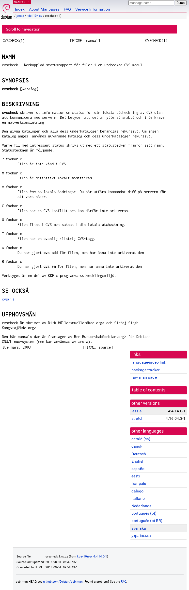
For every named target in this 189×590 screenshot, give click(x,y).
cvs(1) (8, 299)
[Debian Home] (6, 10)
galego (137, 491)
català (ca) (141, 439)
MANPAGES (22, 1)
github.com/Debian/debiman (63, 581)
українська (141, 535)
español (138, 468)
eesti (135, 476)
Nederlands (141, 506)
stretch (137, 418)
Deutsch (138, 454)
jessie (20, 15)
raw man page (144, 377)
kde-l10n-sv (34, 15)
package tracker (145, 370)
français (138, 483)
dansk (136, 446)
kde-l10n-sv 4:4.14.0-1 (92, 556)
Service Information (92, 9)
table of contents (149, 390)
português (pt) (144, 513)
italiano (138, 498)
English (137, 461)
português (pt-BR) (147, 520)
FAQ (67, 9)
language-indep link (148, 362)
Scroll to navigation (23, 29)
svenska (138, 528)
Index (20, 9)
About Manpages (44, 9)
